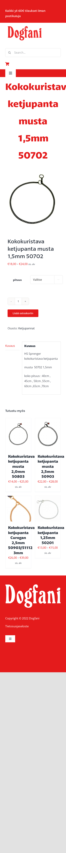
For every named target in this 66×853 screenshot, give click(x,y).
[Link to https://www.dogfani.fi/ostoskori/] (32, 64)
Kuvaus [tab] (10, 346)
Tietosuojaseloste (17, 626)
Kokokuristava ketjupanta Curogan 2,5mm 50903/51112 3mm (21, 540)
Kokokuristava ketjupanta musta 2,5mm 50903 (51, 466)
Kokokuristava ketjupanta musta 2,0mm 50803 (21, 466)
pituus (17, 280)
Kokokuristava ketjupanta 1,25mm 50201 (51, 535)
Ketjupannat (26, 328)
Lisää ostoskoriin (23, 313)
